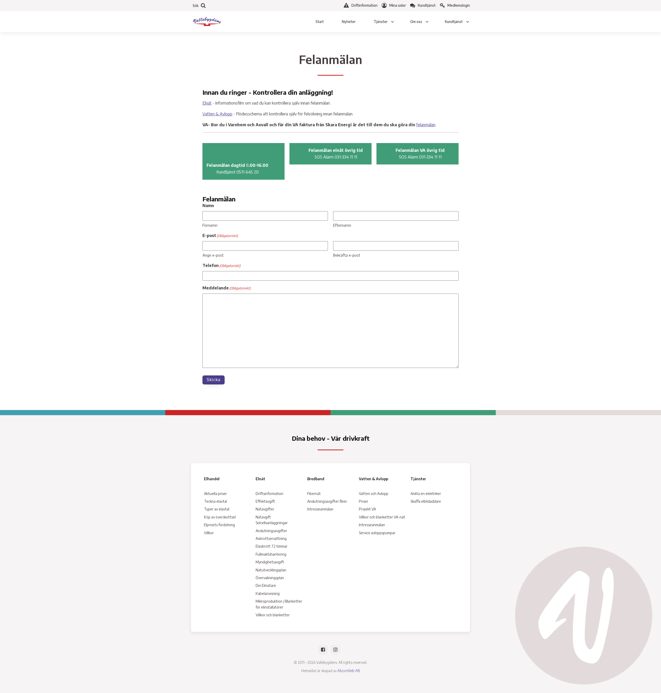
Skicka (214, 379)
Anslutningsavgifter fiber (327, 501)
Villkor (209, 533)
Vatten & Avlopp (217, 113)
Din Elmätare (266, 585)
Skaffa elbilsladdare (426, 501)
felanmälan (425, 124)
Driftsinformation (269, 493)
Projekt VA (367, 509)
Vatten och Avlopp (373, 493)
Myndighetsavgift (270, 562)
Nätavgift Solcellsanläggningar (272, 520)
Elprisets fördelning (219, 525)
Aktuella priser (215, 493)
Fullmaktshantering (271, 554)
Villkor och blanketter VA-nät (382, 517)
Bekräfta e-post (346, 255)
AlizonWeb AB (348, 670)
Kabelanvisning (268, 593)
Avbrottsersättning (271, 538)
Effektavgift (265, 501)
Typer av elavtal (216, 509)
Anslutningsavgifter (271, 531)
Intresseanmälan (320, 509)
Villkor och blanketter (273, 615)
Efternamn (342, 225)
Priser (363, 501)
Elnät (206, 103)
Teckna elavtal (215, 501)
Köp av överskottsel (220, 517)
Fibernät (314, 493)
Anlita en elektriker (426, 493)
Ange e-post (213, 255)
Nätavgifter (265, 509)
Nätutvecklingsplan (271, 570)
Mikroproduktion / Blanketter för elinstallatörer (279, 604)
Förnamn (209, 225)
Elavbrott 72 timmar (271, 546)
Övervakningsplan (270, 578)
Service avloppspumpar (377, 533)
